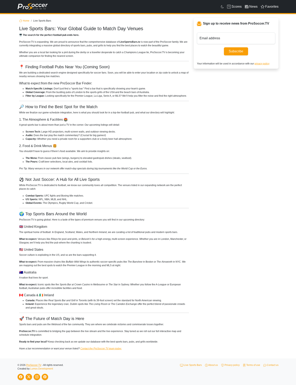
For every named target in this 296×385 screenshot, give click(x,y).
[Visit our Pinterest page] (45, 377)
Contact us (272, 365)
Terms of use (253, 365)
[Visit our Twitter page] (29, 377)
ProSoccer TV (33, 365)
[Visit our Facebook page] (21, 377)
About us (213, 365)
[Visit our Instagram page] (37, 377)
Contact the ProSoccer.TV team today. (101, 348)
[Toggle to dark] (222, 6)
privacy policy (262, 63)
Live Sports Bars (192, 365)
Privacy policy (232, 365)
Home (26, 20)
